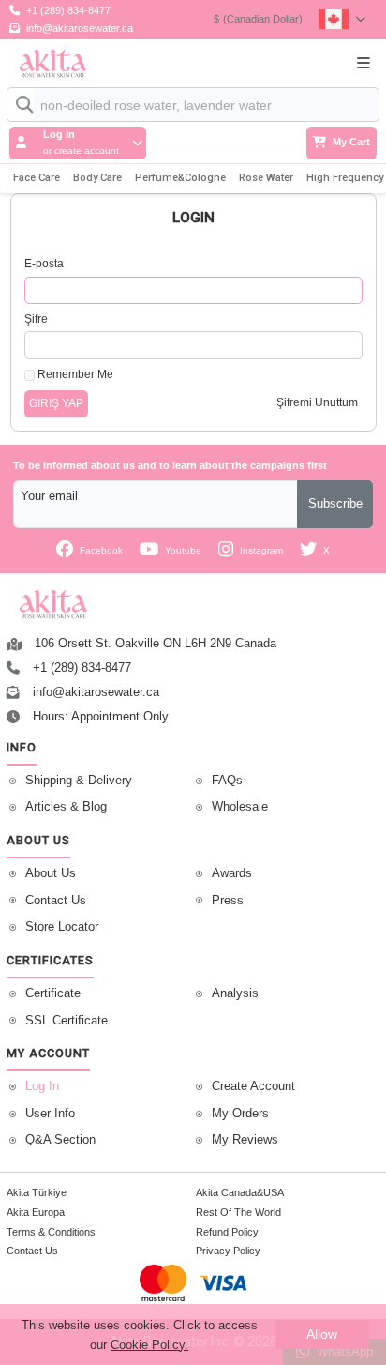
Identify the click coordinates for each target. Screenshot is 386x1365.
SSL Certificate (66, 1020)
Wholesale (240, 806)
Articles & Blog (66, 806)
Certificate (53, 993)
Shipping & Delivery (78, 780)
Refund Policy (227, 1231)
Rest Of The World (238, 1212)
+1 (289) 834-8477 (68, 10)
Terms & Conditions (51, 1231)
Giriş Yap (56, 403)
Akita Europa (36, 1212)
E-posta (44, 263)
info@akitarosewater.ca (79, 28)
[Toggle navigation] (363, 63)
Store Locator (61, 926)
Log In (42, 1086)
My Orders (240, 1113)
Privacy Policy (228, 1250)
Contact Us (55, 900)
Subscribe (335, 503)
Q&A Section (60, 1139)
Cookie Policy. (149, 1345)
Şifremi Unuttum (317, 402)
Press (228, 900)
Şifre (36, 319)
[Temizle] (347, 110)
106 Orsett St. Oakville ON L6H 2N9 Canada (155, 643)
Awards (232, 873)
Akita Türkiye (37, 1192)
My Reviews (245, 1139)
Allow (321, 1334)
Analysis (235, 993)
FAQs (227, 780)
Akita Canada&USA (240, 1192)
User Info (50, 1113)
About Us (50, 873)
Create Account (253, 1086)
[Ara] (21, 104)
